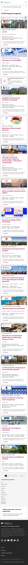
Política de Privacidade (14, 561)
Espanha (3, 486)
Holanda (3, 501)
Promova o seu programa (6, 552)
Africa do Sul (4, 494)
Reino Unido (4, 484)
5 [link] (16, 475)
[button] (9, 18)
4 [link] (13, 475)
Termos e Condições (5, 561)
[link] (6, 10)
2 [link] (8, 475)
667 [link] (22, 475)
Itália (2, 490)
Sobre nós (3, 550)
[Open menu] (26, 2)
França (2, 497)
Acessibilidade (22, 561)
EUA (2, 482)
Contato (2, 555)
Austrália (3, 492)
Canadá (3, 488)
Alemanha (3, 499)
